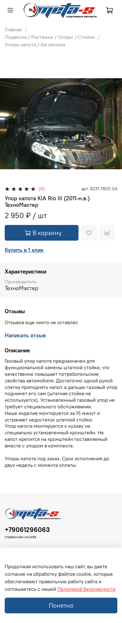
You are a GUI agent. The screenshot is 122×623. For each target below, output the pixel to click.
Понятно (61, 605)
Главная (13, 29)
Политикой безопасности (86, 589)
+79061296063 (27, 529)
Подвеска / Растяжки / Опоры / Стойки (49, 37)
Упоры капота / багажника (35, 44)
